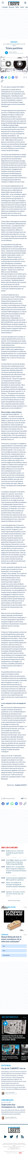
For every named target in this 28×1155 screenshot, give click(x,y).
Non (4, 950)
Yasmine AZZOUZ (13, 52)
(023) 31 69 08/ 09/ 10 (17, 1146)
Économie (11, 7)
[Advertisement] (14, 24)
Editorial (6, 1065)
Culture (22, 7)
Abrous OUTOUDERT (10, 1092)
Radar (17, 7)
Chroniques (7, 1100)
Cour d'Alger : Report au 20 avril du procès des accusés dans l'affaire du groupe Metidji (16, 862)
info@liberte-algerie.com (15, 1148)
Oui (4, 946)
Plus (25, 907)
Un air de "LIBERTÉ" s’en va (13, 1068)
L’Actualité (5, 7)
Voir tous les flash (14, 901)
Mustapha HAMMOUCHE (10, 1117)
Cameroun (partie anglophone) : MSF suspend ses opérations (16, 879)
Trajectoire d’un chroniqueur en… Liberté (12, 1105)
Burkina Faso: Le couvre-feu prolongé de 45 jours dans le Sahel (14, 853)
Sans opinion (6, 955)
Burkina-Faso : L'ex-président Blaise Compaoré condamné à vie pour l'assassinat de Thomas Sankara (16, 870)
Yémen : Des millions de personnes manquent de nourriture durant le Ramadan (15, 885)
